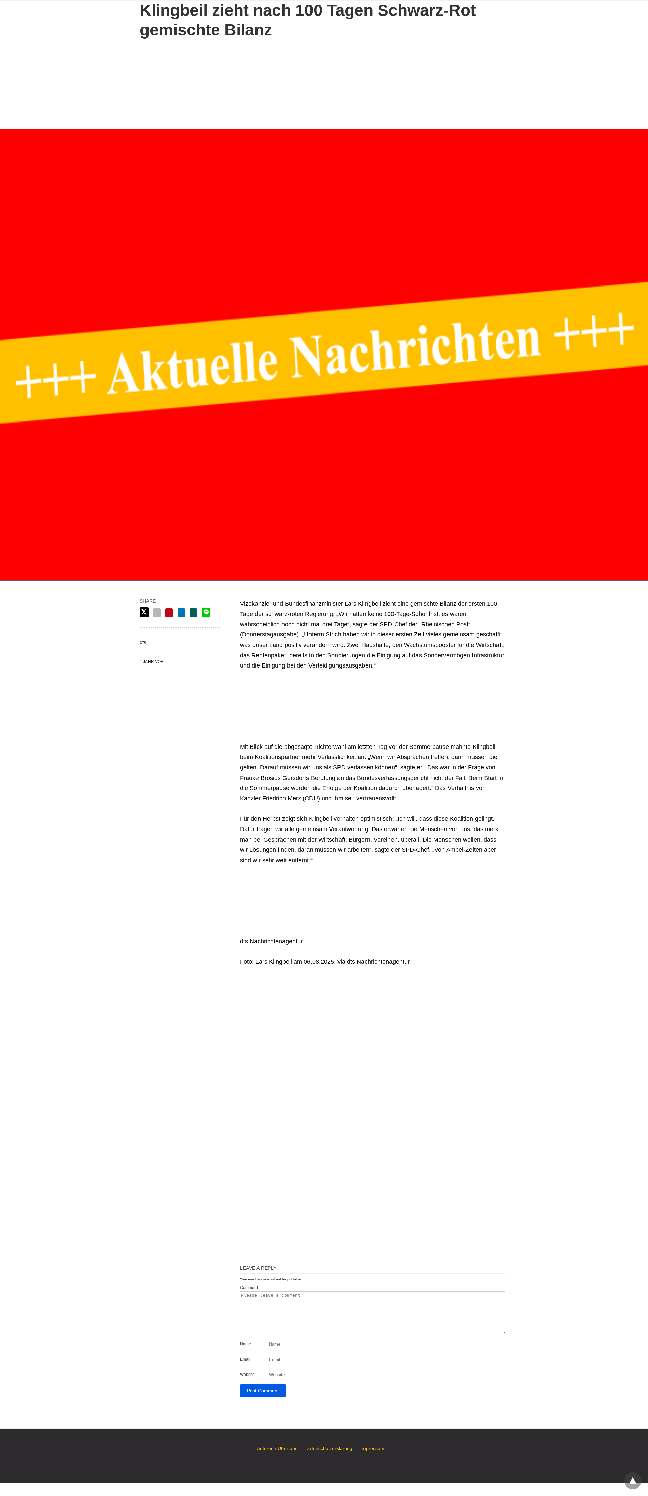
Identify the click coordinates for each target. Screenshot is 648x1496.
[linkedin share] (181, 612)
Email (245, 1359)
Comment (249, 1288)
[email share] (157, 612)
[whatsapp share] (193, 612)
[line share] (206, 612)
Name (245, 1344)
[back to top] (632, 1480)
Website (247, 1374)
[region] (324, 82)
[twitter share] (144, 612)
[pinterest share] (169, 612)
